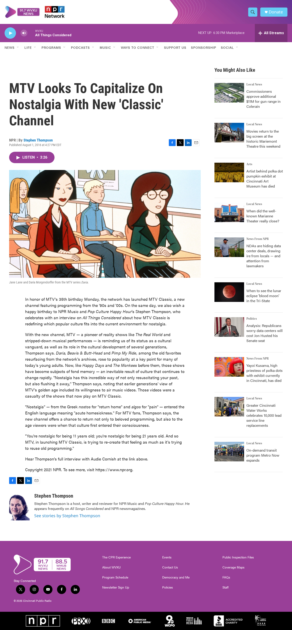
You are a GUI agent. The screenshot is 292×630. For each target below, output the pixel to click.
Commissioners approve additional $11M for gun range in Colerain (263, 99)
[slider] (31, 33)
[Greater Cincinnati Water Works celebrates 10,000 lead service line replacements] (229, 407)
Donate (276, 12)
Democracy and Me (176, 577)
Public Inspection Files (238, 557)
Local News (254, 84)
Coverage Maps (233, 567)
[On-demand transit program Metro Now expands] (229, 451)
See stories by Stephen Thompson (67, 515)
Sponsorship (203, 47)
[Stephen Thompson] (19, 506)
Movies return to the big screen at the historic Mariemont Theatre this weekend (263, 139)
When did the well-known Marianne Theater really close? (262, 216)
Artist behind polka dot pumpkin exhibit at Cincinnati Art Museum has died (264, 178)
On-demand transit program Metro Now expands (262, 455)
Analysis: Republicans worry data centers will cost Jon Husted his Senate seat (264, 333)
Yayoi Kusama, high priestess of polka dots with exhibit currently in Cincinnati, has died (264, 373)
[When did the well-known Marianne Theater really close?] (229, 212)
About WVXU (111, 567)
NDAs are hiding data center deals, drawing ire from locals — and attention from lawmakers (263, 255)
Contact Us (170, 567)
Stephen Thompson (38, 140)
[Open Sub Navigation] (18, 47)
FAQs (226, 577)
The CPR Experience (116, 557)
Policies (167, 587)
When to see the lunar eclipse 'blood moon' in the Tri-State (263, 295)
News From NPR (257, 239)
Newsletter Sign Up (115, 587)
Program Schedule (115, 577)
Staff (225, 587)
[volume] (24, 33)
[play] (10, 33)
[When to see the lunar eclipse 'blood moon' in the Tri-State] (229, 292)
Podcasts (80, 47)
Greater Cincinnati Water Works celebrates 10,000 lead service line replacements (264, 415)
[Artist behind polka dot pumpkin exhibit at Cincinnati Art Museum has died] (229, 172)
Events (167, 557)
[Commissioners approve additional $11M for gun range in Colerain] (229, 93)
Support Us (175, 47)
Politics (251, 319)
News (10, 47)
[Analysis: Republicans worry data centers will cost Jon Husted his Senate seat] (229, 327)
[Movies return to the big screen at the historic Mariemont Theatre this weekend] (229, 132)
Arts (249, 164)
